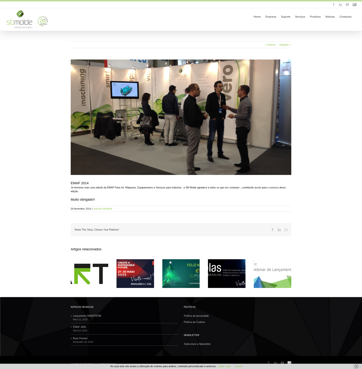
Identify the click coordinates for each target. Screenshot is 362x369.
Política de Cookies (194, 322)
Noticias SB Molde (103, 208)
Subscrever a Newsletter (197, 344)
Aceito (238, 366)
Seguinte (284, 44)
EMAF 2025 (79, 327)
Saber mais (224, 366)
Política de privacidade (196, 315)
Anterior (271, 44)
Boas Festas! (80, 338)
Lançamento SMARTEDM (87, 315)
